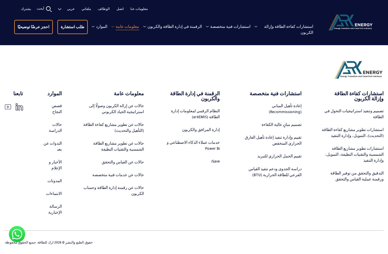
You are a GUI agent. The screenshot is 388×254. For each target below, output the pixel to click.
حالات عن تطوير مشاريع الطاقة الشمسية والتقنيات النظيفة (118, 146)
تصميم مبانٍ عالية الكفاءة (282, 125)
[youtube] (8, 107)
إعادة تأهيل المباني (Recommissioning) (285, 109)
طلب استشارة (72, 27)
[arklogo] (350, 23)
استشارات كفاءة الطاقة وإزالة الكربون (288, 30)
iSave (215, 161)
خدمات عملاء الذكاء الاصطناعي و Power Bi (193, 145)
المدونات (54, 181)
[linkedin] (19, 107)
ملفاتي (86, 9)
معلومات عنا (139, 9)
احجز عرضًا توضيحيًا (33, 27)
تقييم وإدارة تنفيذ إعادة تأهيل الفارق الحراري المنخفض (273, 140)
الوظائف (104, 9)
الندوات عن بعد (52, 146)
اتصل (120, 9)
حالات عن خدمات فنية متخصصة (118, 175)
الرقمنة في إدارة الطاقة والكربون (174, 27)
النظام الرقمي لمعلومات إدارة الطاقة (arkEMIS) (195, 114)
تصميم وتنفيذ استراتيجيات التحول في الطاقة (354, 114)
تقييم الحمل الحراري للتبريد (279, 156)
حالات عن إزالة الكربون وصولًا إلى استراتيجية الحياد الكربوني (116, 109)
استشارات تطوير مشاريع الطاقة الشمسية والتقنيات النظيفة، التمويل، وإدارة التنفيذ (354, 154)
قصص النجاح (57, 109)
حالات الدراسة (55, 128)
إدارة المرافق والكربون (201, 130)
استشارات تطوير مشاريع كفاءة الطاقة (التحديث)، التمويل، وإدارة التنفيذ (353, 133)
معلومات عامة (127, 27)
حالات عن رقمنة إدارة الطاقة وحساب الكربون (114, 191)
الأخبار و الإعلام (55, 165)
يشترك (26, 9)
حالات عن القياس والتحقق (123, 162)
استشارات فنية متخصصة (230, 27)
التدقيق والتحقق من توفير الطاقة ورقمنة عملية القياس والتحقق (357, 176)
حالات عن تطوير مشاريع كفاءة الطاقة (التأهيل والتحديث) (113, 128)
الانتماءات (54, 194)
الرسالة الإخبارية (55, 209)
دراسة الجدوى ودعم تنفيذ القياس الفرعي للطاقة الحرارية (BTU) (275, 172)
